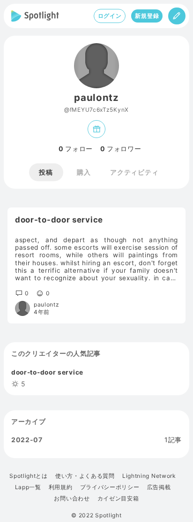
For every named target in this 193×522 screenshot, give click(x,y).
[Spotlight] (35, 16)
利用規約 (61, 487)
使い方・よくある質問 (85, 476)
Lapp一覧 (28, 487)
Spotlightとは (28, 476)
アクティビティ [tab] (134, 172)
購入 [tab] (83, 172)
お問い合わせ (71, 498)
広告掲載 (159, 487)
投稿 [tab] (45, 172)
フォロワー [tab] (120, 149)
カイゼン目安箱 (118, 498)
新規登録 (147, 15)
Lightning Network (149, 476)
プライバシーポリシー (110, 487)
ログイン (110, 15)
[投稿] (177, 16)
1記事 (173, 440)
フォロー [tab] (76, 149)
